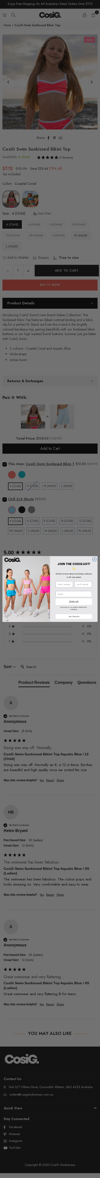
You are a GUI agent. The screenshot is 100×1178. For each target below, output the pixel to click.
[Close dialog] (94, 559)
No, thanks (74, 616)
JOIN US (74, 601)
